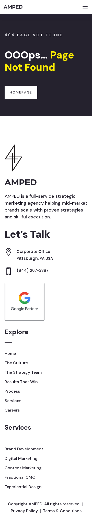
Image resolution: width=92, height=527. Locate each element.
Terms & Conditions (62, 510)
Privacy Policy (24, 510)
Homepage (21, 92)
